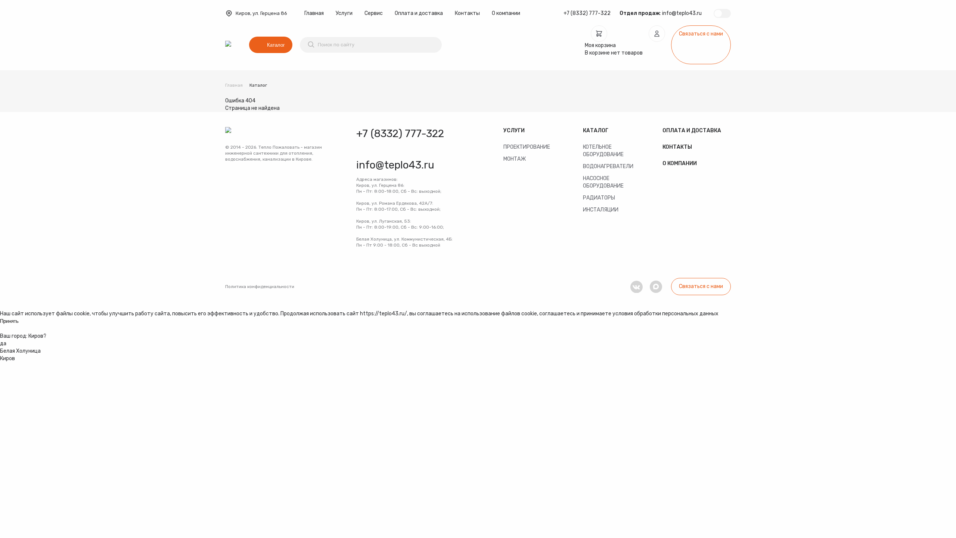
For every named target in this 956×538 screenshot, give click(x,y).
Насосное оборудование (603, 182)
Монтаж (514, 159)
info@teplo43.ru (682, 13)
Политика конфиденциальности (259, 286)
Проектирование (526, 147)
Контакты (467, 13)
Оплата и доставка (419, 13)
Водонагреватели (608, 166)
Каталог (276, 45)
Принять (9, 321)
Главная (314, 13)
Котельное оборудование (603, 151)
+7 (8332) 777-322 (587, 13)
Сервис (373, 13)
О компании (506, 13)
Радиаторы (599, 198)
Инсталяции (600, 210)
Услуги (344, 13)
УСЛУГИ (514, 130)
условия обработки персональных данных (665, 313)
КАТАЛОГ (595, 130)
